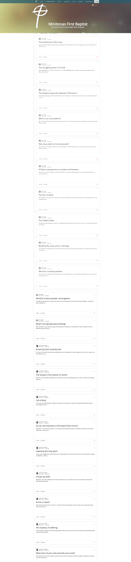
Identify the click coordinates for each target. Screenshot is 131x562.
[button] (59, 1)
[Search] (97, 1)
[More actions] (95, 295)
